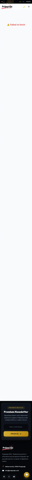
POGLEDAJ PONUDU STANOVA (17, 271)
